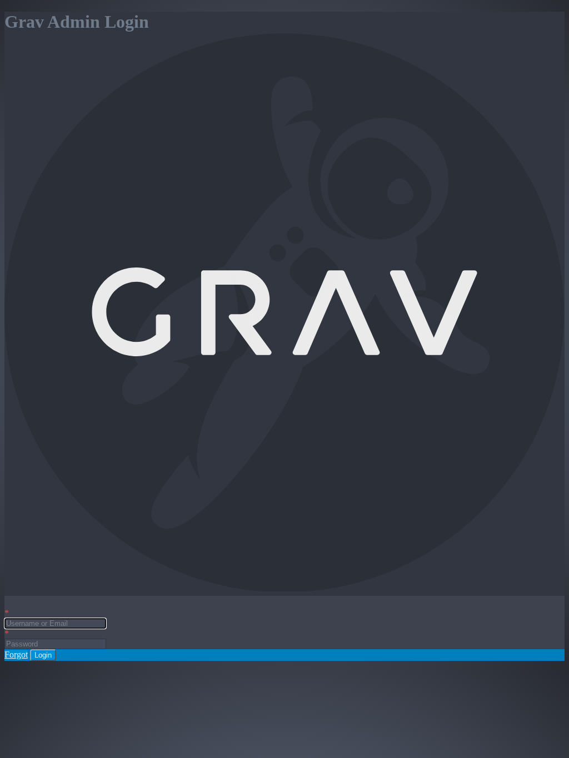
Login (43, 655)
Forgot (16, 654)
